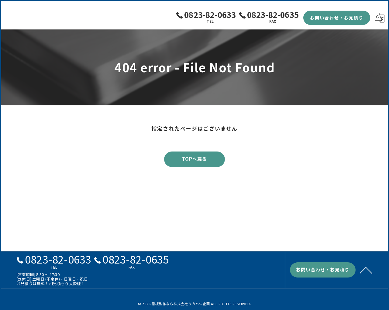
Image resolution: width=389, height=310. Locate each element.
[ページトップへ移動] (366, 270)
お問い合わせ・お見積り (336, 18)
